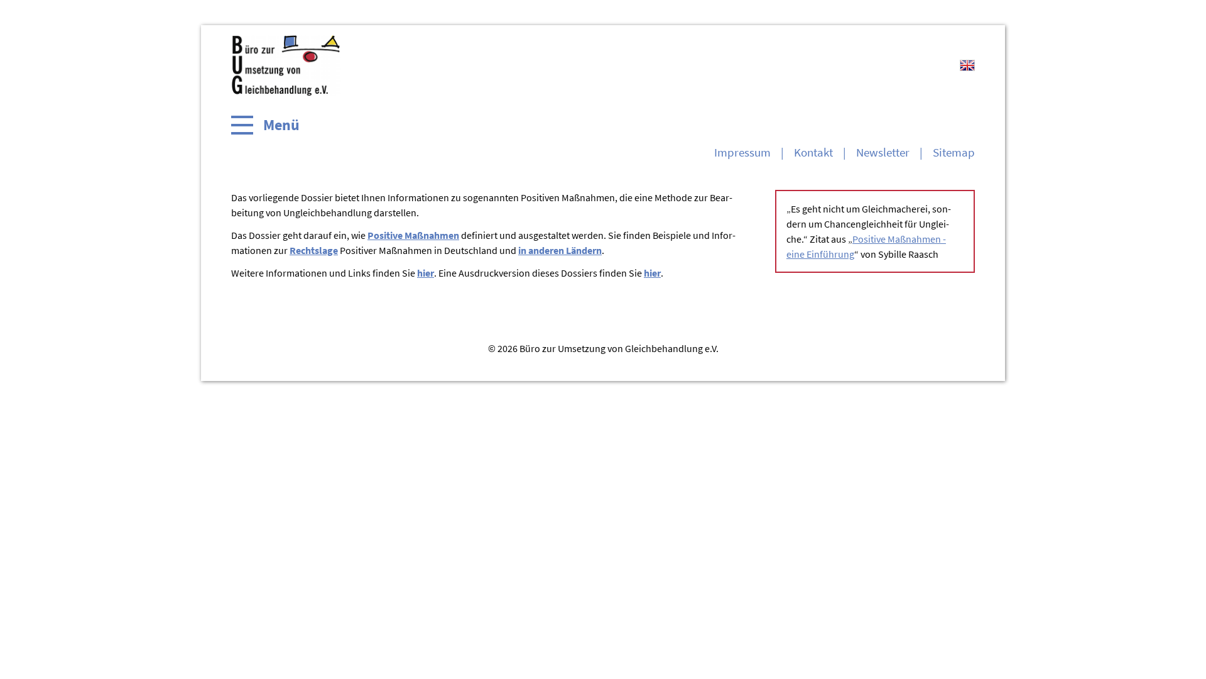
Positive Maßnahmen (413, 235)
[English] (967, 65)
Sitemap (954, 152)
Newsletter (883, 152)
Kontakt (813, 152)
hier (425, 273)
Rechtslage (314, 250)
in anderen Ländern (560, 250)
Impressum (742, 152)
